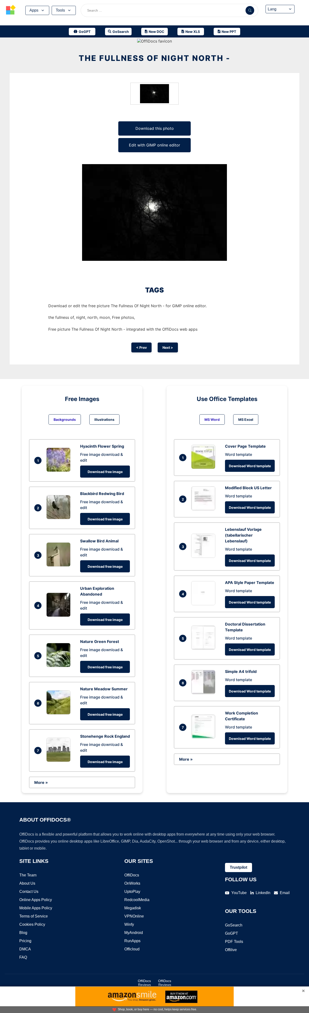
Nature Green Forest (99, 641)
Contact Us (28, 891)
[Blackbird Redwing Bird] (59, 517)
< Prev (141, 347)
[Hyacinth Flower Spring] (59, 470)
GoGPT (231, 933)
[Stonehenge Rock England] (59, 760)
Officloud (132, 949)
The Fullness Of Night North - (154, 58)
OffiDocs (131, 875)
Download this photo (154, 128)
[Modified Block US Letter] (204, 509)
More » (41, 782)
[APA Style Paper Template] (204, 603)
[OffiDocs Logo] (10, 10)
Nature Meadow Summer (104, 688)
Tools (60, 10)
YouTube (239, 893)
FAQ (23, 957)
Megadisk (132, 908)
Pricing (25, 941)
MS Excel (245, 419)
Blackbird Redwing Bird (102, 493)
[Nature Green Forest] (59, 665)
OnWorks (132, 883)
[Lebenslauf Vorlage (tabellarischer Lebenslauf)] (204, 556)
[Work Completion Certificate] (204, 737)
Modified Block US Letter (248, 487)
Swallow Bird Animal (99, 541)
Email (285, 893)
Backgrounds (65, 419)
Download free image (105, 472)
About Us (27, 883)
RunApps (132, 941)
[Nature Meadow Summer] (59, 713)
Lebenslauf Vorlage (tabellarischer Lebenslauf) (243, 535)
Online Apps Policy (35, 900)
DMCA (25, 949)
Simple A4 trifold (241, 671)
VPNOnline (134, 916)
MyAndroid (133, 933)
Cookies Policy (32, 924)
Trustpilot (238, 867)
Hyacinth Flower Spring (102, 446)
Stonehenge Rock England (105, 736)
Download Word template (250, 466)
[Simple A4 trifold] (204, 692)
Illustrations (104, 419)
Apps (33, 10)
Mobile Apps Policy (35, 908)
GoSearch (233, 925)
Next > (167, 347)
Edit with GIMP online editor (154, 145)
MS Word (212, 419)
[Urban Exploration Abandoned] (59, 615)
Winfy (129, 924)
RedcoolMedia (136, 900)
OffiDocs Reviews (144, 983)
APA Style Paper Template (249, 582)
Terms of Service (33, 916)
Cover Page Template (245, 446)
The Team (27, 875)
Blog (23, 933)
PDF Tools (234, 942)
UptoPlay (132, 891)
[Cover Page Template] (204, 467)
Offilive (231, 950)
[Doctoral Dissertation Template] (204, 648)
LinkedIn (263, 893)
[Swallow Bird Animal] (59, 565)
